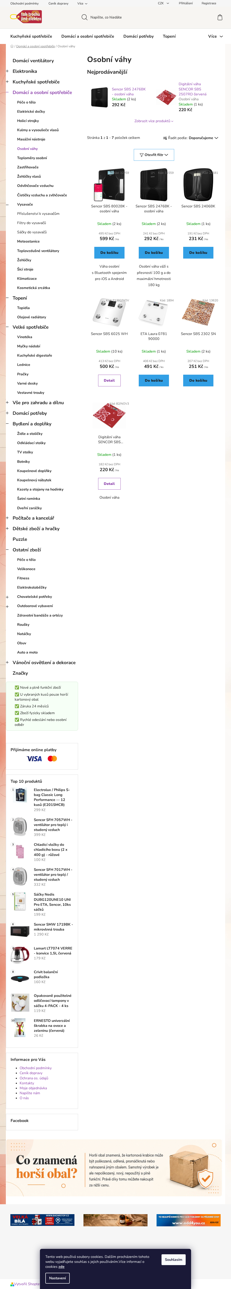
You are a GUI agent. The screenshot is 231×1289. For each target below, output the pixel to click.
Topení (20, 298)
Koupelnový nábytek (34, 480)
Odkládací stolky (31, 442)
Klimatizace (27, 278)
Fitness (23, 578)
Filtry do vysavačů (31, 222)
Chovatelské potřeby (34, 596)
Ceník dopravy (58, 3)
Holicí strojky (28, 120)
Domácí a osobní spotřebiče (42, 92)
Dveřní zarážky (29, 508)
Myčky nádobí (28, 346)
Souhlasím (173, 1259)
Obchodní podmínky (24, 3)
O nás (24, 1098)
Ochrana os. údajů (34, 1078)
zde (61, 1266)
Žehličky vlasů (29, 176)
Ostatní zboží (27, 550)
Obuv (21, 643)
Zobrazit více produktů (152, 121)
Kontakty (27, 1083)
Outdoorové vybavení (35, 605)
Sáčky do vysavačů (32, 232)
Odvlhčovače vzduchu (35, 185)
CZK (161, 3)
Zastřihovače (28, 167)
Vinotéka (24, 337)
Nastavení (57, 1278)
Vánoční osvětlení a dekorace (44, 662)
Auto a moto (27, 652)
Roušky (23, 624)
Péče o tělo (26, 102)
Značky (20, 673)
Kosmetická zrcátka (33, 287)
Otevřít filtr (154, 154)
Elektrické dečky (31, 111)
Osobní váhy (27, 148)
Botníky (23, 461)
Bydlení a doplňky (32, 424)
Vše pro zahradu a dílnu (38, 402)
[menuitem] (31, 36)
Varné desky (27, 383)
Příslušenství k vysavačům (38, 213)
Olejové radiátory (31, 317)
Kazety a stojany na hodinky (40, 489)
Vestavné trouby (30, 392)
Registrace (209, 3)
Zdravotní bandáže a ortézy (40, 615)
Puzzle (20, 539)
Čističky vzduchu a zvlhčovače (42, 195)
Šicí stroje (25, 269)
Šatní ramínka (28, 498)
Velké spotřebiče (31, 327)
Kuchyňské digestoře (34, 355)
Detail (109, 380)
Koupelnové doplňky (34, 470)
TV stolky (25, 452)
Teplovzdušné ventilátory (38, 250)
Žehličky (24, 260)
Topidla (23, 307)
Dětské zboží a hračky (36, 528)
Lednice (23, 364)
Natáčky (24, 633)
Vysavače (25, 204)
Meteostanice (28, 241)
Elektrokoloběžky (31, 587)
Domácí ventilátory (33, 60)
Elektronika (25, 71)
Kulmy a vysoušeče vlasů (38, 130)
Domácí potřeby (30, 413)
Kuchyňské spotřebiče (36, 82)
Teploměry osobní (32, 158)
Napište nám (30, 1093)
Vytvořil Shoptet (27, 1284)
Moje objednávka (33, 1088)
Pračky (22, 374)
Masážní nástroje (31, 139)
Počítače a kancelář (33, 518)
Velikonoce (26, 569)
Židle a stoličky (29, 433)
